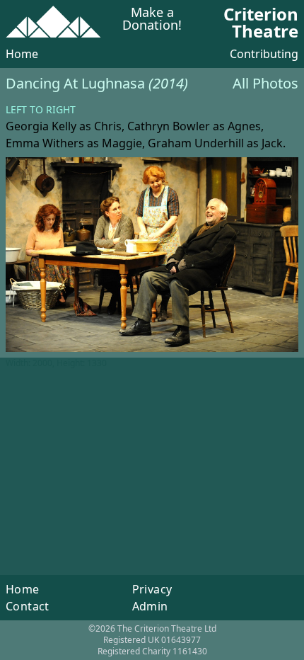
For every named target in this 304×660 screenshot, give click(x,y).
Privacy (152, 589)
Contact (27, 606)
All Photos (265, 83)
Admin (150, 606)
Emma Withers (45, 143)
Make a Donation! (152, 19)
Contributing (264, 54)
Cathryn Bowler (168, 126)
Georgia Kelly (41, 126)
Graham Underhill (196, 143)
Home (22, 54)
